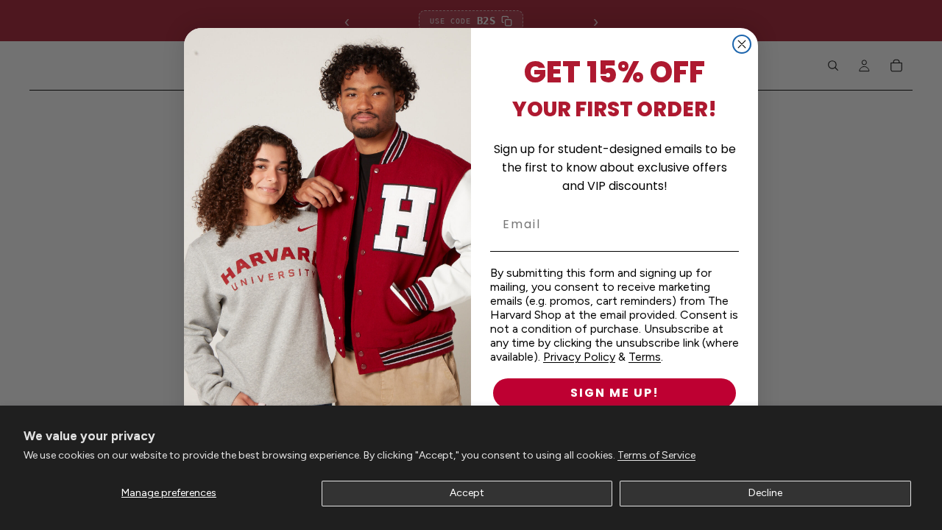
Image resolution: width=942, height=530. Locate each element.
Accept (467, 493)
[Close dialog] (742, 44)
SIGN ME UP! (614, 392)
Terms (644, 357)
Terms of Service (656, 455)
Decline (765, 493)
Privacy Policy (579, 357)
